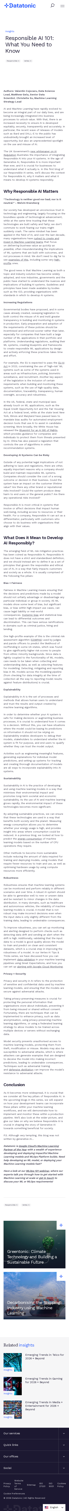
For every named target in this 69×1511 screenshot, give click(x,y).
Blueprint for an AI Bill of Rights (38, 430)
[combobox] (54, 1507)
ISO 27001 (42, 1485)
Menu (62, 6)
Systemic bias (30, 614)
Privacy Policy (7, 1485)
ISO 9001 (51, 1485)
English (54, 1507)
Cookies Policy (61, 1485)
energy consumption (30, 838)
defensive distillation (21, 1069)
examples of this (18, 259)
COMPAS (36, 639)
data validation (26, 959)
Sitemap (31, 1485)
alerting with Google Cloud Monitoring (40, 966)
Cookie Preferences (14, 1493)
